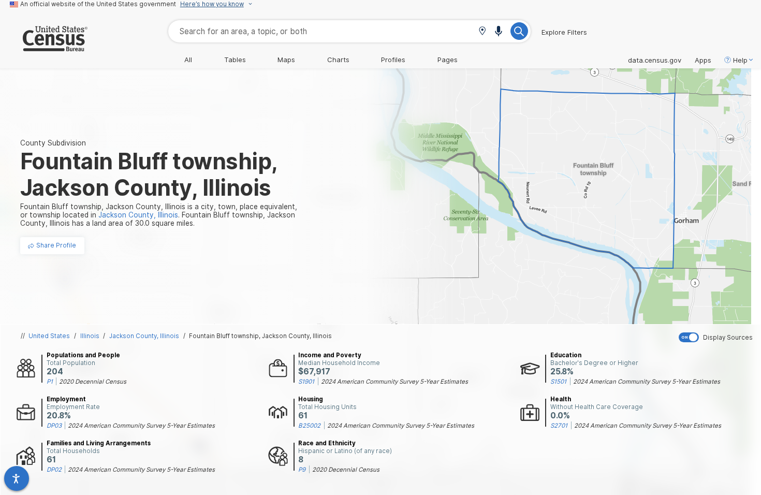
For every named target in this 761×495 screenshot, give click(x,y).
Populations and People (83, 355)
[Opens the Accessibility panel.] (16, 478)
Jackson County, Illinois (144, 336)
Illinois (89, 336)
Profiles (393, 59)
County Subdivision (53, 143)
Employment (66, 399)
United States (49, 336)
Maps (286, 59)
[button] (482, 32)
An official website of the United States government (98, 4)
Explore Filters (564, 32)
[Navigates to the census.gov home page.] (43, 47)
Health (560, 399)
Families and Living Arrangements (99, 443)
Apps (703, 60)
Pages (447, 59)
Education (565, 355)
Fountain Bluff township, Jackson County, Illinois (260, 336)
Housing (310, 399)
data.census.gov (654, 60)
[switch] (717, 337)
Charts (338, 59)
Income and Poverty (329, 355)
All (188, 59)
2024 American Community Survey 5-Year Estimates (394, 381)
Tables (235, 59)
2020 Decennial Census (92, 381)
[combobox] (349, 31)
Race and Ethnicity (327, 443)
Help (740, 60)
